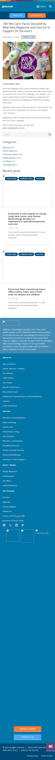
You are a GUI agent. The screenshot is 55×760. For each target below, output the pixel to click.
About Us (7, 357)
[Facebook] (4, 525)
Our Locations (9, 364)
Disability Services (11, 445)
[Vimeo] (22, 525)
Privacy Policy (32, 756)
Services (6, 411)
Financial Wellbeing (11, 455)
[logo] (7, 6)
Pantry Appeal (9, 506)
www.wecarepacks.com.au (14, 128)
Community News (10, 154)
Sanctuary (7, 382)
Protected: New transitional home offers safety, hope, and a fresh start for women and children (26, 292)
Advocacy (7, 147)
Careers (6, 401)
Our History (8, 373)
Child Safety (8, 378)
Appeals (6, 502)
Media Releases (9, 158)
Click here (7, 117)
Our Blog (6, 161)
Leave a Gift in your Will (14, 516)
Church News (8, 151)
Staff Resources (10, 405)
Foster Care (8, 427)
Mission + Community (13, 441)
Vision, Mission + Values (14, 368)
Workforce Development (14, 417)
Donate (6, 497)
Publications (8, 476)
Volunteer (7, 511)
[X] (10, 525)
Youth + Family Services (13, 450)
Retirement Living (11, 431)
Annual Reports (10, 485)
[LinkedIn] (16, 525)
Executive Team (10, 392)
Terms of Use (46, 756)
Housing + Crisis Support (14, 459)
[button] (41, 6)
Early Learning (9, 422)
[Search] (49, 134)
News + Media (9, 465)
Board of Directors (11, 387)
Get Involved (8, 436)
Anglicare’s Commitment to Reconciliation (22, 396)
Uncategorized (9, 164)
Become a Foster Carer (13, 520)
